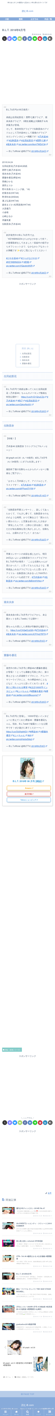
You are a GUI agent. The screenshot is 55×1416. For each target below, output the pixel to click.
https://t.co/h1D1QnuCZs (32, 396)
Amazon (28, 788)
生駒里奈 (26, 356)
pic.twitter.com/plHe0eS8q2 (19, 739)
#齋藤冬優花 (37, 691)
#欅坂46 (34, 731)
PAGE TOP (28, 1394)
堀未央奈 (26, 359)
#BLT (20, 400)
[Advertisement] (27, 72)
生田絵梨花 (26, 353)
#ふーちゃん (23, 691)
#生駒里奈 (14, 140)
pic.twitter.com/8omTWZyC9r (32, 144)
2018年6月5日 (38, 640)
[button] (50, 38)
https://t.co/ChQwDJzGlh (22, 630)
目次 (24, 348)
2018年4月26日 (38, 272)
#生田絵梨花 (27, 140)
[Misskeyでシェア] (19, 38)
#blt (29, 735)
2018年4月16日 (38, 495)
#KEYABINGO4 (13, 262)
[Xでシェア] (4, 38)
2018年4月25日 (38, 411)
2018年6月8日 (38, 746)
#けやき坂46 (12, 258)
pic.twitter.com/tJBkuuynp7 (25, 695)
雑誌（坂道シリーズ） (13, 1050)
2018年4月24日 (38, 151)
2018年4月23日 (38, 587)
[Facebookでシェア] (24, 38)
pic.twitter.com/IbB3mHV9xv (28, 580)
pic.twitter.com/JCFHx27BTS (32, 634)
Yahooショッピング (28, 800)
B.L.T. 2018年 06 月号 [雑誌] (27, 781)
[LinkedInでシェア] (45, 38)
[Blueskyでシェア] (14, 38)
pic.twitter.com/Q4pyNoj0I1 (18, 404)
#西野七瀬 (41, 140)
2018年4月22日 (38, 539)
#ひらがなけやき (29, 258)
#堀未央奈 (11, 144)
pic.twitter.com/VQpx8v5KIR (19, 265)
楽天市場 (28, 794)
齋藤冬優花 (26, 363)
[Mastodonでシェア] (9, 38)
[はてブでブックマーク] (29, 38)
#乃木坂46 (26, 484)
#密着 (26, 262)
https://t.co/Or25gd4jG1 (17, 731)
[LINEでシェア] (34, 38)
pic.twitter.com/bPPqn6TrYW (19, 488)
